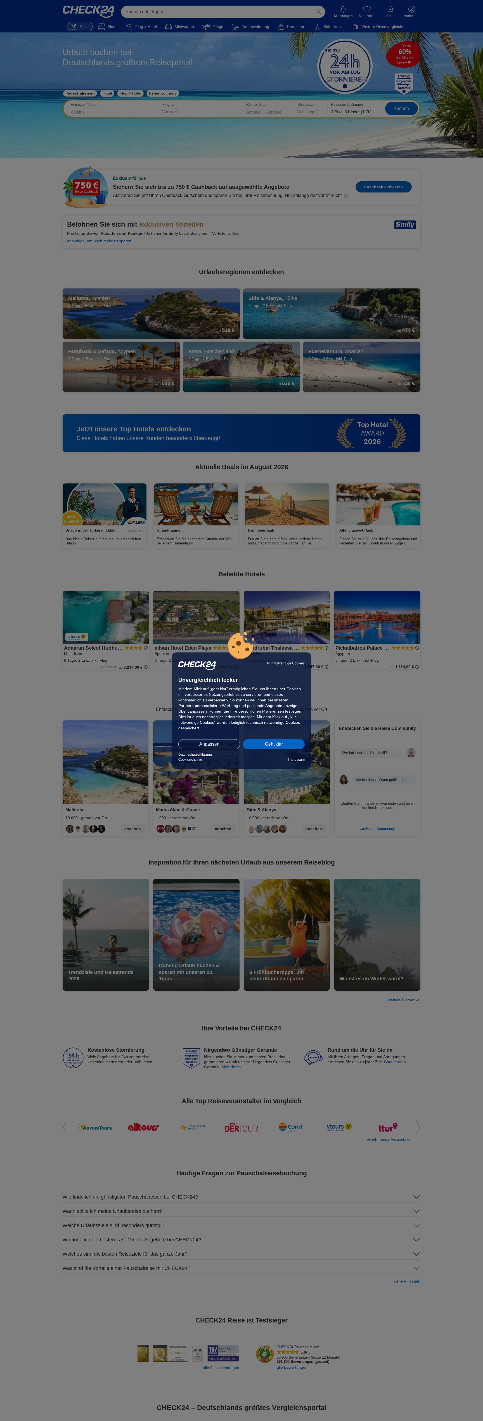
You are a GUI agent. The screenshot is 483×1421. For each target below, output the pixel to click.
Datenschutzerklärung (195, 755)
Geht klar (274, 744)
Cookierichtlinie (190, 760)
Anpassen (209, 744)
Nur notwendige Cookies (286, 663)
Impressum (296, 760)
